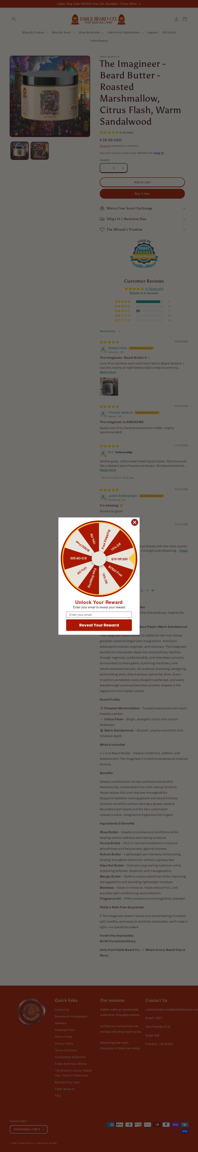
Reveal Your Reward (99, 625)
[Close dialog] (134, 522)
